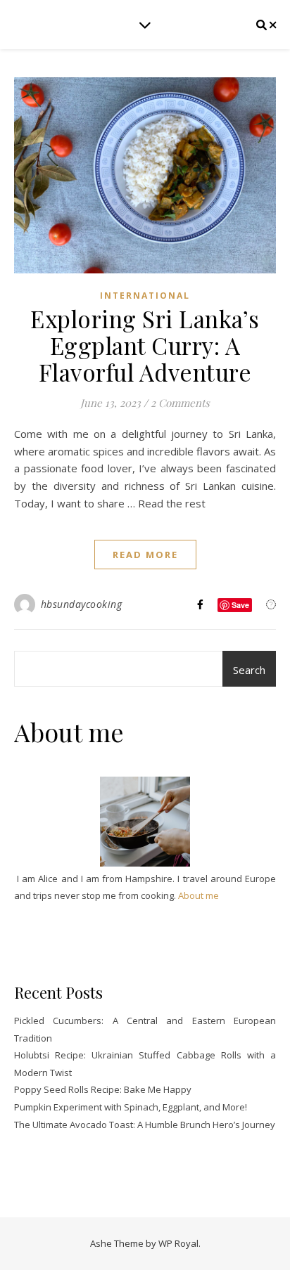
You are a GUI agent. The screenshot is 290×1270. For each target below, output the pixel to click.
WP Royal (178, 1243)
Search (249, 670)
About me (198, 895)
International (145, 296)
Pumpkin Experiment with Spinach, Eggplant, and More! (130, 1107)
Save (240, 605)
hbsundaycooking (81, 604)
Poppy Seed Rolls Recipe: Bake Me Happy (102, 1089)
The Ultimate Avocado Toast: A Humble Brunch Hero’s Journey (144, 1124)
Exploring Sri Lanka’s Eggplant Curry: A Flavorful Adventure (145, 345)
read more (145, 554)
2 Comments (180, 403)
